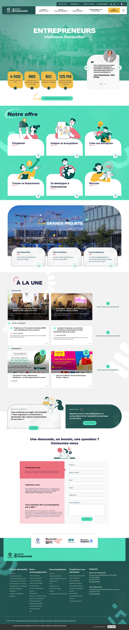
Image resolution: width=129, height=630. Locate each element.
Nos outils (31, 591)
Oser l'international (34, 586)
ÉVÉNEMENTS (75, 4)
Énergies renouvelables (55, 576)
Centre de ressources (34, 608)
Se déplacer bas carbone (75, 583)
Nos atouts (12, 573)
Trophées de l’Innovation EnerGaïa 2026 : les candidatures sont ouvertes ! (30, 329)
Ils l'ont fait (72, 598)
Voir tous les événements (108, 370)
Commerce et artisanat (55, 588)
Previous (86, 67)
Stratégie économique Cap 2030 (18, 578)
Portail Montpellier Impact (35, 606)
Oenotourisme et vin (54, 586)
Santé (50, 583)
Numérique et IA (53, 581)
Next (119, 67)
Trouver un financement (35, 580)
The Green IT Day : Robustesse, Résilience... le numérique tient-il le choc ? (29, 376)
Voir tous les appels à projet (108, 336)
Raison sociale (73, 472)
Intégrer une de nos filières (36, 583)
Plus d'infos (62, 625)
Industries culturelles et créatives (57, 578)
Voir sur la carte (95, 581)
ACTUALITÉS (63, 4)
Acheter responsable (74, 580)
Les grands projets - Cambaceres (18, 581)
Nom (70, 480)
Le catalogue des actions (75, 601)
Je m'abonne (90, 423)
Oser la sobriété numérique (76, 586)
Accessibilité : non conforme (46, 620)
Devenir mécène (73, 593)
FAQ (30, 611)
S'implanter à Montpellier (35, 578)
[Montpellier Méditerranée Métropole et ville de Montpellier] (20, 555)
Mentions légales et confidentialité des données (27, 620)
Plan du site (64, 620)
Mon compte (103, 4)
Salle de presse (71, 620)
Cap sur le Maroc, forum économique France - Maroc (71, 376)
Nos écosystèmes (77, 10)
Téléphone (72, 495)
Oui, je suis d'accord (99, 627)
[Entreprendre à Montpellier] (17, 10)
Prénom (71, 465)
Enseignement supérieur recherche (58, 593)
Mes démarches (114, 10)
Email (71, 488)
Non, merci (111, 627)
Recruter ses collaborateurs (36, 588)
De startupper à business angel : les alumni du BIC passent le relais (27, 309)
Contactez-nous (57, 620)
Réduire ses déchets (74, 578)
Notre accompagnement (61, 10)
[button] (123, 10)
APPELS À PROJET (89, 4)
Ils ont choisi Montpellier (16, 576)
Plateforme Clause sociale (35, 603)
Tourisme (51, 591)
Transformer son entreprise (95, 10)
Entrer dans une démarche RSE (77, 575)
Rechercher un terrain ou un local (37, 596)
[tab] (42, 470)
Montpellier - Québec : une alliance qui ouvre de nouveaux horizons (71, 309)
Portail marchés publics (35, 601)
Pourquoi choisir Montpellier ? (57, 98)
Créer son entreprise (34, 575)
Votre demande (74, 503)
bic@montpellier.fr (44, 515)
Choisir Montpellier (43, 10)
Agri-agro (51, 573)
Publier (34, 428)
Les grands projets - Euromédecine (18, 586)
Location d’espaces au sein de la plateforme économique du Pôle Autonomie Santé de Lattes (68, 330)
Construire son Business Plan (36, 598)
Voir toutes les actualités (108, 307)
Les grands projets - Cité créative (18, 583)
